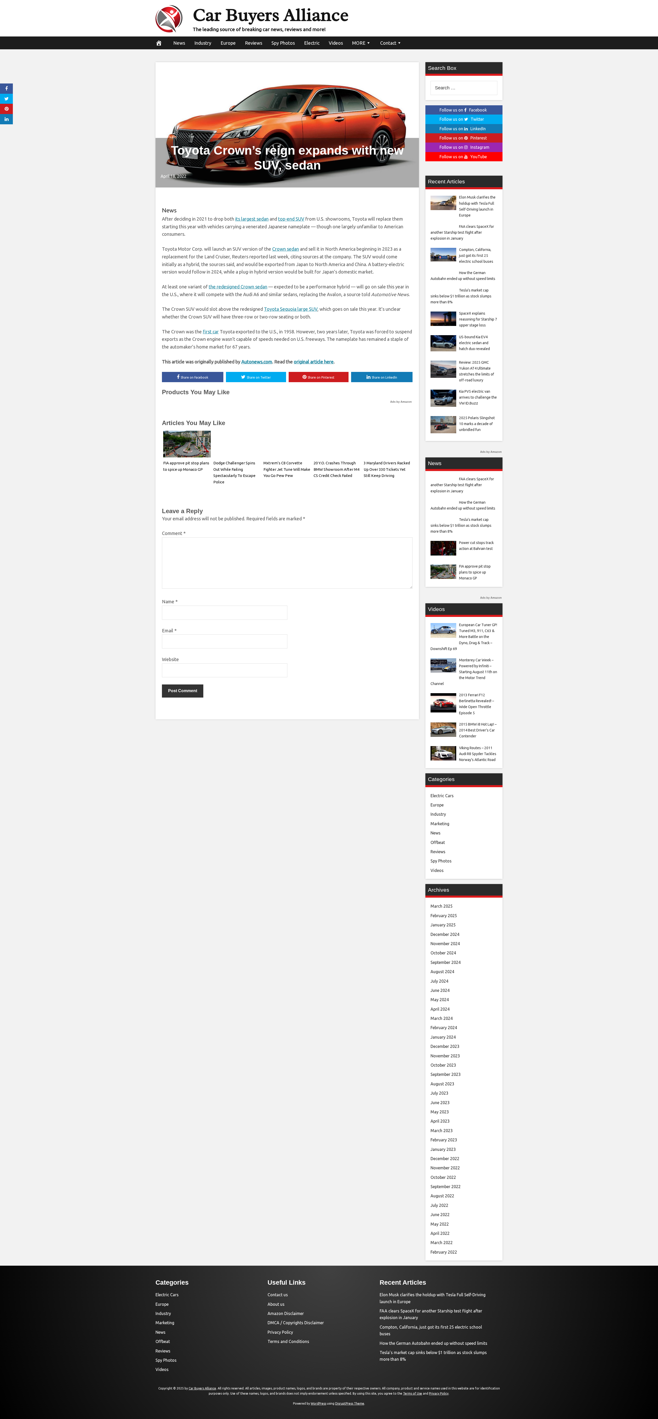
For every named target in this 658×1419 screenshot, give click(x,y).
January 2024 (443, 1037)
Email (169, 630)
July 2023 (439, 1093)
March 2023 (442, 1130)
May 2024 (440, 999)
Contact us (278, 1294)
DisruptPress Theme (349, 1403)
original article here (314, 361)
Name (170, 601)
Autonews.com (256, 361)
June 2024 (440, 990)
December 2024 (445, 934)
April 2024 (440, 1009)
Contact (388, 42)
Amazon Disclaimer (286, 1313)
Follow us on (463, 110)
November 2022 (445, 1168)
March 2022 (442, 1242)
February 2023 (444, 1140)
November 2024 (445, 943)
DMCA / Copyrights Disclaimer (296, 1322)
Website (170, 659)
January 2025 (443, 925)
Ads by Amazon (401, 401)
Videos (336, 42)
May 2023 (440, 1112)
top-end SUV (291, 218)
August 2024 (442, 971)
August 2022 (442, 1196)
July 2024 (439, 981)
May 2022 (440, 1224)
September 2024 (446, 962)
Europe (228, 42)
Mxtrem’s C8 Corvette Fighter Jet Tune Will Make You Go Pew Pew (286, 469)
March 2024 (442, 1018)
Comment (174, 533)
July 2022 (439, 1205)
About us (276, 1304)
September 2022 (446, 1186)
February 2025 (444, 915)
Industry (202, 42)
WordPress (318, 1403)
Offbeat (438, 842)
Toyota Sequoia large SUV (290, 309)
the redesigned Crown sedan (238, 286)
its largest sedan (252, 218)
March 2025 (442, 906)
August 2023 (442, 1084)
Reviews (253, 42)
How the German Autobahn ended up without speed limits (433, 1343)
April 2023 (440, 1121)
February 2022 (444, 1252)
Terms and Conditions (288, 1341)
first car (211, 331)
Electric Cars (442, 795)
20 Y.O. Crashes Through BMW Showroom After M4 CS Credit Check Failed (336, 469)
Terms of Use (412, 1393)
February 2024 (444, 1027)
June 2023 (440, 1102)
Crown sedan (285, 248)
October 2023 (443, 1065)
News (179, 42)
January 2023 (443, 1149)
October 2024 (443, 953)
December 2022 (445, 1158)
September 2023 (446, 1074)
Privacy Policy (280, 1332)
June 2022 (440, 1214)
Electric (311, 42)
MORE (358, 42)
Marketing (440, 823)
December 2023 (445, 1046)
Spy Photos (283, 42)
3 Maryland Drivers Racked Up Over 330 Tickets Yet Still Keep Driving (387, 469)
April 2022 (440, 1233)
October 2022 (443, 1177)
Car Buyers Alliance (271, 15)
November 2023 (445, 1056)
